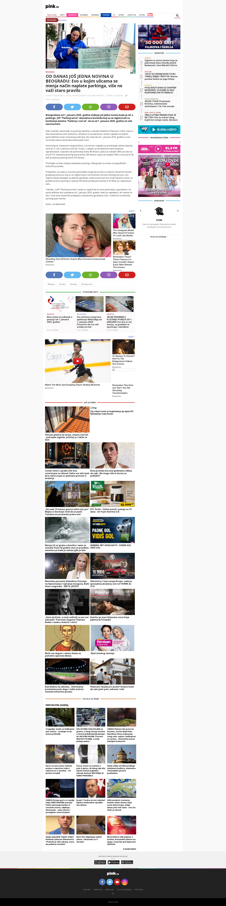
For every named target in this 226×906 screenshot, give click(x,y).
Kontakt (87, 889)
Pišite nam (139, 889)
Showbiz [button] (84, 15)
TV (114, 15)
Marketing (98, 889)
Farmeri (106, 15)
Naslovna (52, 15)
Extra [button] (142, 15)
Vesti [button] (62, 15)
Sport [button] (121, 15)
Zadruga (72, 15)
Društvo (62, 284)
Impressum (109, 889)
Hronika (95, 15)
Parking (73, 284)
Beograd (50, 72)
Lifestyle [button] (132, 15)
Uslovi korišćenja (124, 889)
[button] (49, 308)
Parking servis (86, 284)
